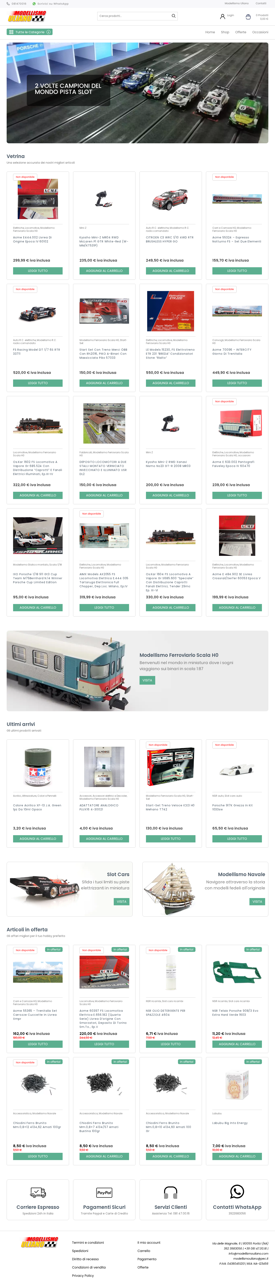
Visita (147, 680)
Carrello (144, 1251)
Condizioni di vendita (89, 1267)
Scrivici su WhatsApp (53, 4)
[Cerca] (174, 16)
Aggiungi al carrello (104, 270)
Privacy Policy (83, 1275)
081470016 (19, 4)
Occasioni (260, 32)
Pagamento (147, 1259)
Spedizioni (80, 1251)
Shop (225, 32)
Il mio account (149, 1242)
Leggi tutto (38, 270)
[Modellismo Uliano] (27, 21)
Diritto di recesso (85, 1259)
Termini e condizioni (88, 1242)
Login (230, 15)
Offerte (240, 32)
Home (210, 32)
